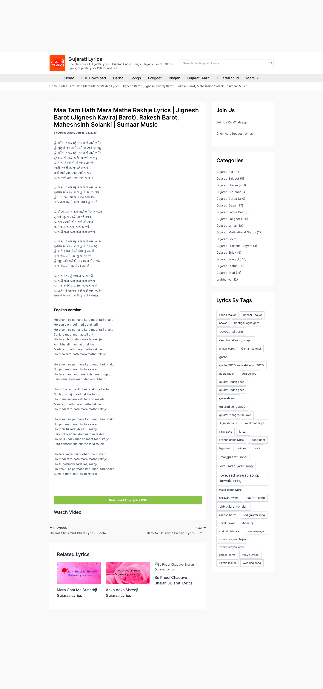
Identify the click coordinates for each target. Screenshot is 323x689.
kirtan (243, 431)
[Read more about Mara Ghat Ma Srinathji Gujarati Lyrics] (79, 573)
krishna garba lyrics (231, 440)
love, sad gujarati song (236, 466)
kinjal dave (225, 431)
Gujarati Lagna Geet (230, 212)
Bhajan (174, 78)
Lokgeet (155, 78)
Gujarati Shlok (226, 252)
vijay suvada (250, 555)
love (257, 448)
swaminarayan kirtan (231, 547)
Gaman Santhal (251, 348)
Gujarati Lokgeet (228, 219)
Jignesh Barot (228, 423)
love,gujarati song (233, 457)
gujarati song (228, 398)
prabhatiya (224, 279)
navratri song (256, 498)
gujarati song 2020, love (235, 415)
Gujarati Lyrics (85, 59)
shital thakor (227, 523)
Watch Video (67, 512)
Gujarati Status (226, 266)
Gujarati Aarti (198, 78)
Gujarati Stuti (228, 78)
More (250, 78)
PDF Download (93, 78)
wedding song (252, 562)
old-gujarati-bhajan (233, 506)
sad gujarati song (254, 515)
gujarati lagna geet (231, 390)
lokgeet (242, 448)
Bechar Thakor (252, 315)
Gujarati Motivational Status (236, 232)
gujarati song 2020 (232, 406)
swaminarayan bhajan (232, 539)
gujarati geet (249, 373)
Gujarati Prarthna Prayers (234, 246)
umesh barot (227, 554)
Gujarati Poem (226, 239)
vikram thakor (227, 562)
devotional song (231, 331)
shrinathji (247, 523)
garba (223, 357)
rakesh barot (227, 515)
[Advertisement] (112, 26)
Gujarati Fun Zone (228, 192)
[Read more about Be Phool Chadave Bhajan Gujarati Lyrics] (177, 566)
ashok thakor (227, 315)
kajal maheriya (254, 423)
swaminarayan (256, 531)
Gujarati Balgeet (227, 178)
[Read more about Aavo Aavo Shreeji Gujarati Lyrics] (128, 573)
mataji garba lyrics (230, 489)
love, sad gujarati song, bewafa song (239, 478)
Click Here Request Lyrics (234, 133)
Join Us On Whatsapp (231, 122)
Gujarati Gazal (226, 205)
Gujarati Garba (226, 198)
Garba (118, 78)
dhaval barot (227, 348)
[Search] (271, 63)
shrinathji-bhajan (230, 531)
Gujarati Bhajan (227, 185)
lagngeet (225, 448)
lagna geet (258, 440)
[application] (257, 78)
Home (69, 78)
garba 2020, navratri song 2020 (241, 365)
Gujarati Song (226, 259)
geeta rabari (226, 373)
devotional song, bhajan (235, 340)
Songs (135, 78)
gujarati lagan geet (231, 382)
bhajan (223, 322)
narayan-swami (229, 498)
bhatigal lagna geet (246, 323)
